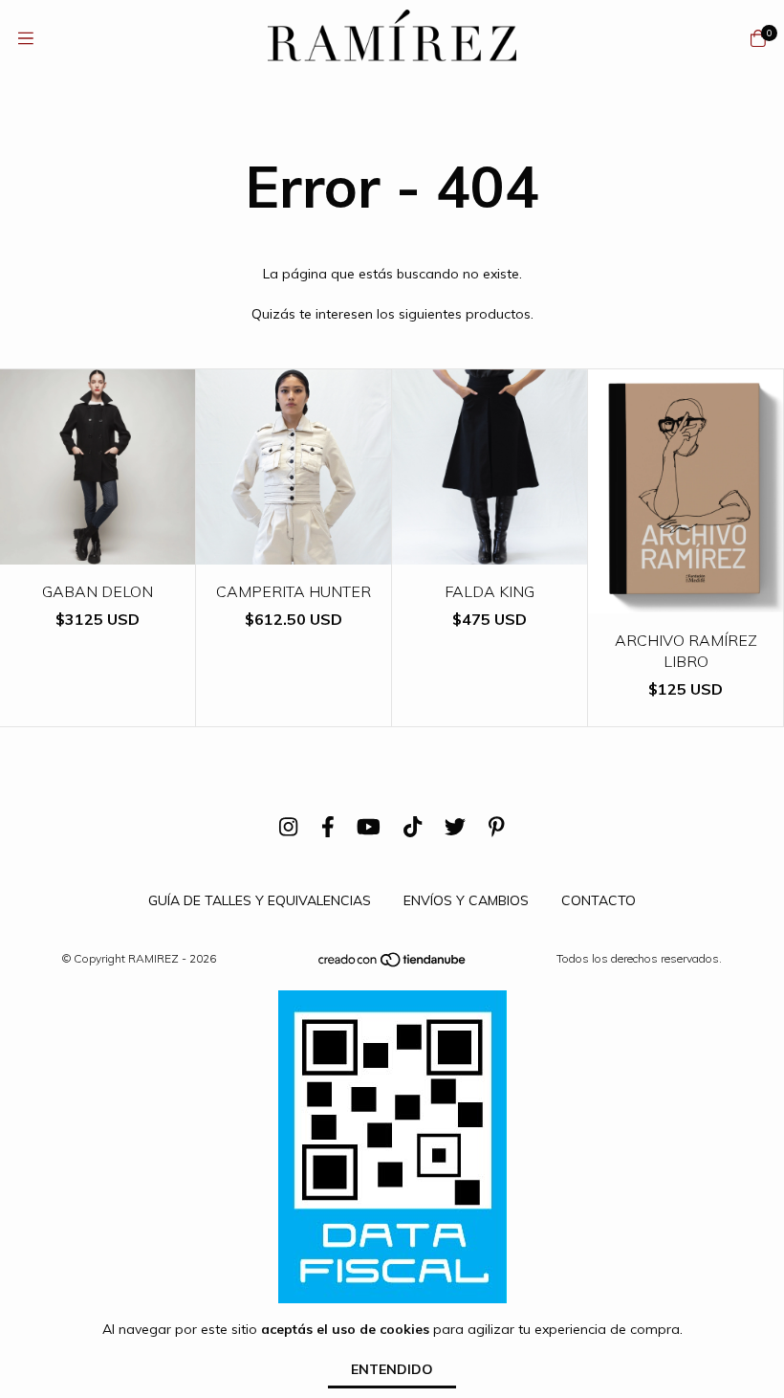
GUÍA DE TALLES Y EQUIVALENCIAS (259, 900)
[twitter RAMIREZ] (455, 827)
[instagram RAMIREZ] (288, 827)
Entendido (392, 1369)
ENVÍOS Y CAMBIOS (466, 900)
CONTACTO (598, 900)
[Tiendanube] (392, 964)
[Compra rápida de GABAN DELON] (97, 551)
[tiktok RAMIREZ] (412, 827)
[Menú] (25, 38)
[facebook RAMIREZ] (328, 827)
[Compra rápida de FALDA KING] (489, 551)
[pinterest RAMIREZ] (496, 827)
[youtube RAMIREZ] (368, 827)
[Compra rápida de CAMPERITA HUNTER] (293, 551)
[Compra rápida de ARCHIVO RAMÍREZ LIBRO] (685, 599)
